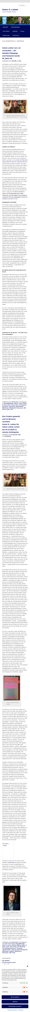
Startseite (5, 27)
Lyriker (8, 409)
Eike (20, 61)
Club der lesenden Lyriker (9, 962)
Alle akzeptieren (15, 997)
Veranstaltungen (15, 27)
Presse (22, 31)
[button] (27, 966)
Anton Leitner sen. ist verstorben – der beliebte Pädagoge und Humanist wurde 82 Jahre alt (11, 53)
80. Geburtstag (21, 946)
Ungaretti (11, 951)
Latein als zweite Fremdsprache (19, 949)
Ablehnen (15, 1001)
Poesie (4, 409)
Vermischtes (15, 402)
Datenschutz (6, 35)
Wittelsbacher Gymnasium (16, 408)
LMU (25, 408)
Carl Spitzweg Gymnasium (9, 948)
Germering (12, 406)
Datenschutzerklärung (13, 1009)
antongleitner (7, 436)
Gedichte (14, 31)
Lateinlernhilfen (19, 406)
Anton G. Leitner (10, 9)
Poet (12, 409)
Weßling (19, 945)
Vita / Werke (6, 31)
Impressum (20, 1009)
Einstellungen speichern (15, 1006)
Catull (13, 952)
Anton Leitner (14, 405)
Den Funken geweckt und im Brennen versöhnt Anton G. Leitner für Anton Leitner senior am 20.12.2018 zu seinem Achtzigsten (11, 424)
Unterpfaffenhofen (8, 403)
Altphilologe (5, 408)
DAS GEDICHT (6, 960)
